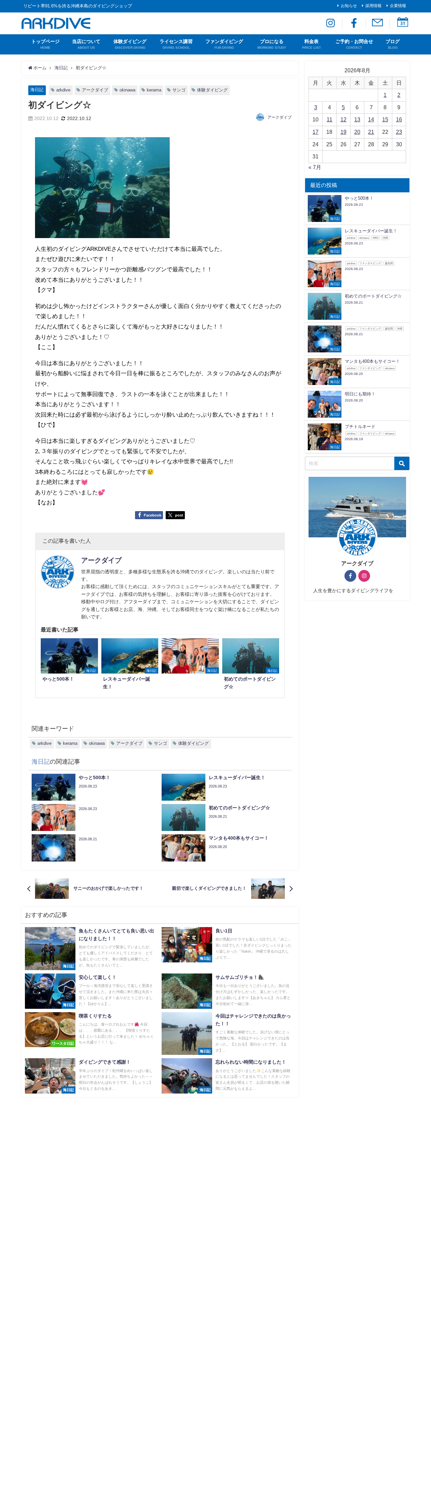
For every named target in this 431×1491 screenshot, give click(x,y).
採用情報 (373, 6)
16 (399, 119)
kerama (154, 90)
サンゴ (179, 90)
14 (371, 119)
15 (385, 119)
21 (371, 132)
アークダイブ (95, 90)
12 (343, 119)
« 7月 (314, 167)
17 (315, 132)
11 (329, 119)
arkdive (63, 90)
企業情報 (398, 6)
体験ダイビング (212, 90)
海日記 (36, 89)
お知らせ (349, 6)
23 (399, 132)
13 (357, 119)
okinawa (127, 90)
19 (343, 132)
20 (357, 132)
